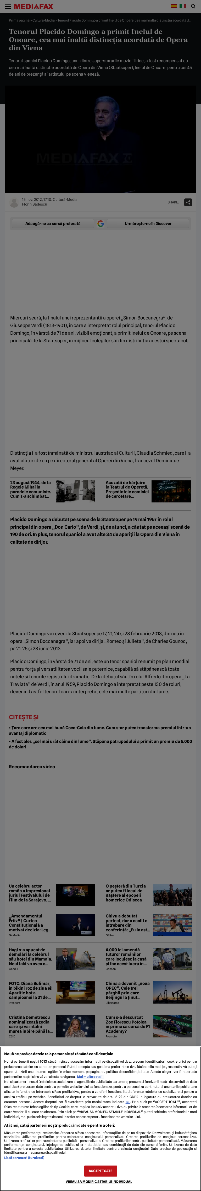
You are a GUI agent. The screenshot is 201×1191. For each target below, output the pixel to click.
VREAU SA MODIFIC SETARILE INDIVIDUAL (99, 1182)
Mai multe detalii (90, 1077)
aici (128, 1102)
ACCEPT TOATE (100, 1171)
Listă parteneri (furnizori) (24, 1158)
